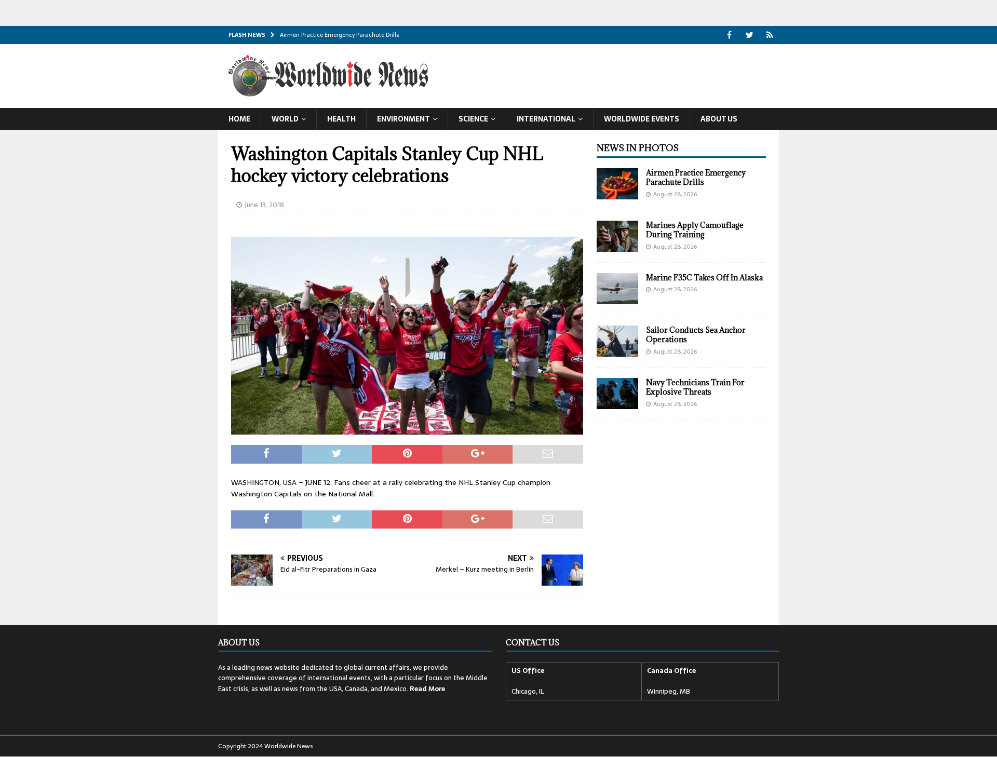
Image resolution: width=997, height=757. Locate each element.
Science (473, 119)
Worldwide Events (641, 119)
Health (341, 119)
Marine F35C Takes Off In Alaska (704, 277)
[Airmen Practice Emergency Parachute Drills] (617, 183)
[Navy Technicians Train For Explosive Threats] (617, 393)
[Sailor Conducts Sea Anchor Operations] (617, 341)
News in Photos (638, 148)
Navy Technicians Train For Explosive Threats (695, 387)
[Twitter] (749, 35)
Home (239, 119)
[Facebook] (729, 35)
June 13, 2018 (264, 204)
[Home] (770, 35)
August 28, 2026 (675, 194)
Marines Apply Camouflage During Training (695, 229)
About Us (718, 119)
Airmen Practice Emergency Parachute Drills (696, 177)
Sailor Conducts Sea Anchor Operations (696, 334)
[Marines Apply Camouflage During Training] (617, 236)
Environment (403, 119)
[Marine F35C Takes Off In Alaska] (617, 288)
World (285, 119)
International (546, 119)
